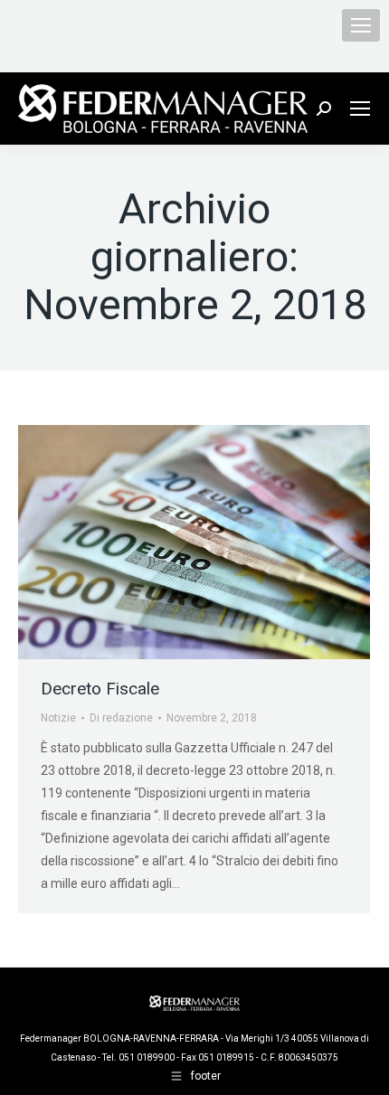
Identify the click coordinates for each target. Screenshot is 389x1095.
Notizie (58, 718)
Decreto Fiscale (100, 688)
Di (121, 718)
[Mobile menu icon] (361, 25)
